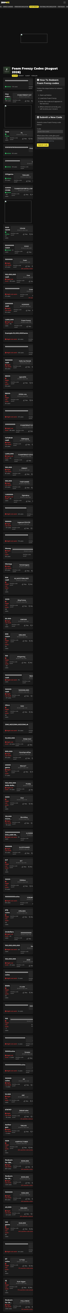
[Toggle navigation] (64, 2)
